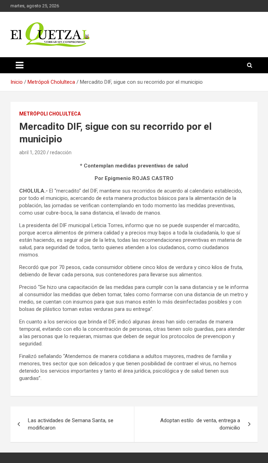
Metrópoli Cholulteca (50, 114)
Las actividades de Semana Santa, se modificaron (70, 424)
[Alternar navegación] (19, 65)
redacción (61, 152)
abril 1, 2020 (32, 152)
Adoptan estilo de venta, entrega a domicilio (200, 424)
